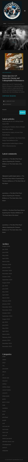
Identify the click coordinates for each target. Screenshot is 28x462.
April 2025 (5, 295)
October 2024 (6, 313)
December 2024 (7, 307)
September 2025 (7, 279)
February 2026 (6, 264)
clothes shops (6, 387)
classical (4, 381)
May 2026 (5, 255)
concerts (4, 393)
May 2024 (5, 328)
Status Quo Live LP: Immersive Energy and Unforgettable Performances (13, 78)
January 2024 (6, 340)
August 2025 (6, 282)
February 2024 (6, 337)
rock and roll (5, 426)
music (4, 411)
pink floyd (5, 417)
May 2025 (5, 292)
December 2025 (7, 270)
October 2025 (6, 276)
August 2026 (6, 246)
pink (3, 414)
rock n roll (5, 432)
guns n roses (6, 402)
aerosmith (5, 368)
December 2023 (7, 343)
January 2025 (6, 304)
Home (4, 23)
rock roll (4, 435)
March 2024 (5, 334)
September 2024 (7, 316)
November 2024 (7, 310)
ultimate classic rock (8, 441)
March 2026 (5, 261)
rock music (5, 429)
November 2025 (7, 273)
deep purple (5, 396)
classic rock (5, 378)
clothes (4, 384)
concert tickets (6, 390)
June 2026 (5, 252)
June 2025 (5, 289)
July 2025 (5, 285)
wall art (4, 447)
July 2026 (5, 249)
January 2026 (6, 267)
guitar (4, 399)
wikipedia (5, 450)
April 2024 (5, 331)
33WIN (4, 210)
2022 (3, 362)
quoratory (8, 104)
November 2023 (7, 346)
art (3, 375)
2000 (3, 356)
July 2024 (5, 322)
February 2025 (6, 301)
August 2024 (6, 319)
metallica (5, 408)
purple (4, 420)
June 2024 (5, 325)
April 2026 (5, 258)
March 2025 (5, 298)
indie (3, 405)
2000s (4, 359)
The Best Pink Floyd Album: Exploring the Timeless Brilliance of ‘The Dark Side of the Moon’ (13, 212)
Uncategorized (6, 72)
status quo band (7, 438)
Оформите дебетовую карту (11, 176)
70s (3, 365)
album (4, 371)
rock (3, 423)
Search (4, 109)
